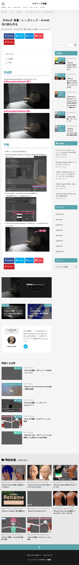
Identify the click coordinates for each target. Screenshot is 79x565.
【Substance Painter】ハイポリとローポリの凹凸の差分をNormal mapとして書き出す (72, 102)
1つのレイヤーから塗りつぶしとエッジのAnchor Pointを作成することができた (66, 152)
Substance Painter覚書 (61, 94)
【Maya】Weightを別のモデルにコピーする (72, 66)
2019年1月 (59, 246)
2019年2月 (59, 241)
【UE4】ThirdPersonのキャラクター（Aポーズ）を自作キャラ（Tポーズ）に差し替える (66, 174)
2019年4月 (59, 230)
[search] (75, 45)
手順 (8, 62)
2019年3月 (59, 235)
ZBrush (25, 7)
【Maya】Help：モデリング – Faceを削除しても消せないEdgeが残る (38, 436)
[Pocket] (38, 36)
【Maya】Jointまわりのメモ (36, 511)
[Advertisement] (66, 28)
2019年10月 (60, 214)
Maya (10, 7)
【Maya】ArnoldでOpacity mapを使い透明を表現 (37, 387)
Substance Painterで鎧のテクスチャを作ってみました (66, 163)
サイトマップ (47, 555)
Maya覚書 (19, 12)
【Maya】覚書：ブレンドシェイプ (72, 119)
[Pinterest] (9, 42)
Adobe (42, 7)
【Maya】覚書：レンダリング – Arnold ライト (35, 404)
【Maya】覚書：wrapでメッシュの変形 (37, 420)
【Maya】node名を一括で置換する (13, 511)
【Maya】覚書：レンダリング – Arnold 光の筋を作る (39, 12)
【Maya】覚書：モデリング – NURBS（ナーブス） (38, 371)
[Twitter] (20, 36)
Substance (17, 7)
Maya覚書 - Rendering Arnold (41, 29)
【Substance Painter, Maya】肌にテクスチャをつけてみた (39, 486)
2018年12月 (60, 251)
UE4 (31, 7)
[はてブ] (29, 36)
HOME (5, 11)
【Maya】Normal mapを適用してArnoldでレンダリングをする (72, 83)
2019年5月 (59, 225)
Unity (36, 7)
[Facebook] (9, 36)
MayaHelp (18, 432)
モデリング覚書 (39, 4)
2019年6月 (59, 219)
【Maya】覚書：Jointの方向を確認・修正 (12, 538)
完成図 (9, 59)
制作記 (4, 7)
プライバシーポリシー (34, 555)
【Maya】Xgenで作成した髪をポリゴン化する (66, 185)
